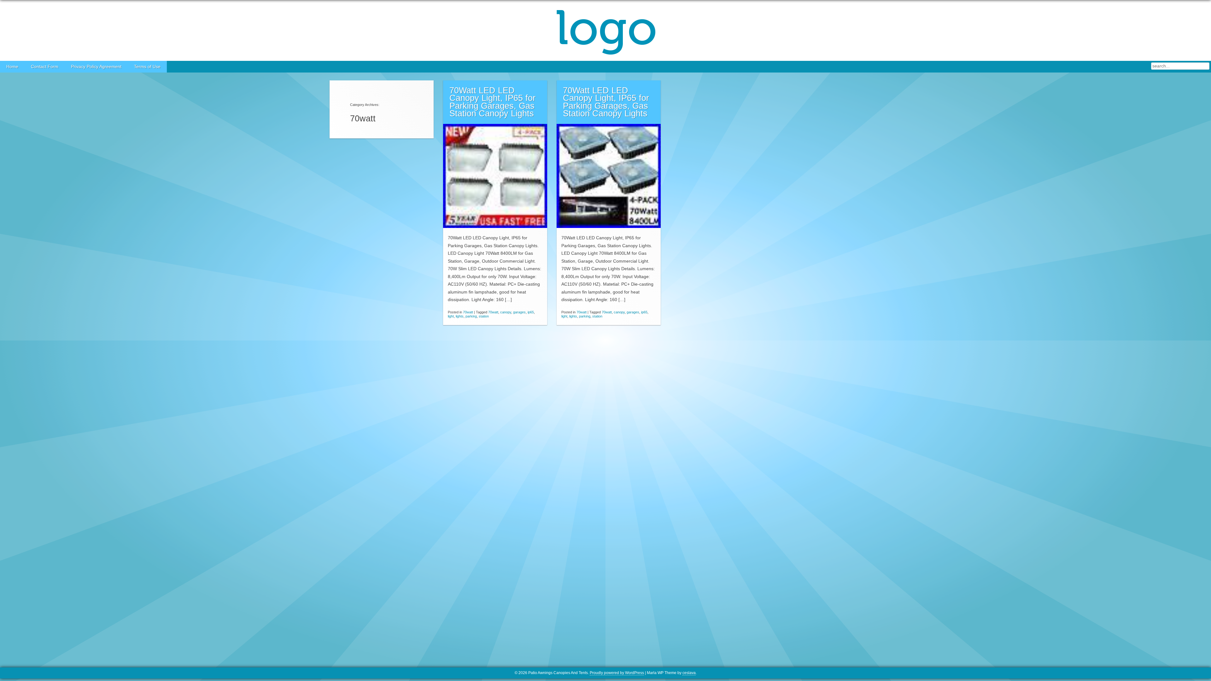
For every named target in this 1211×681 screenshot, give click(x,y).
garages (519, 312)
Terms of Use (147, 66)
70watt (468, 312)
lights (460, 316)
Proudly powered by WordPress (617, 673)
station (484, 316)
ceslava (689, 673)
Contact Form (44, 66)
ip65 (531, 312)
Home (12, 66)
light (451, 316)
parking (471, 316)
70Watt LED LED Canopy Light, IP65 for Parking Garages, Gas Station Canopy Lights (492, 102)
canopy (505, 312)
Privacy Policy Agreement (96, 66)
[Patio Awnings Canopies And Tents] (605, 30)
